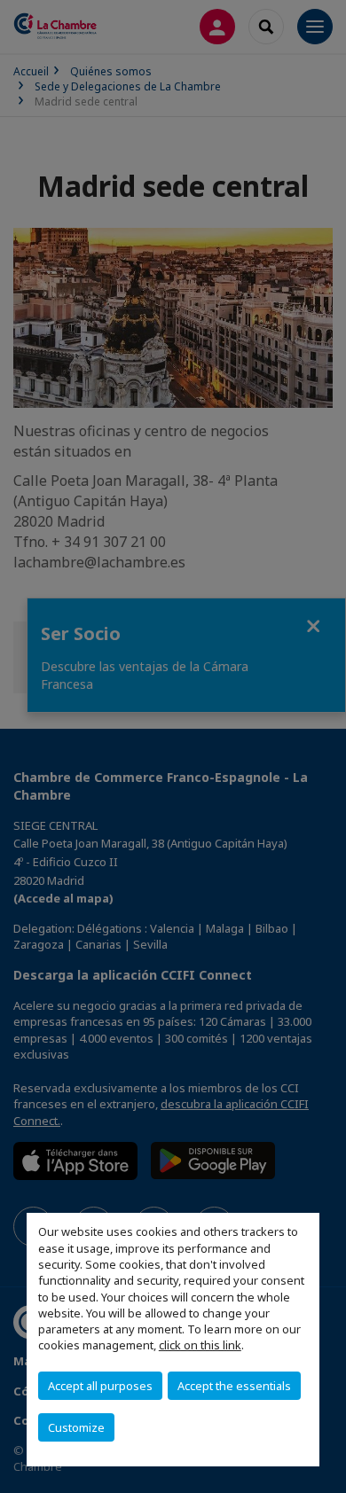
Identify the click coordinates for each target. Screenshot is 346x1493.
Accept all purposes (100, 1386)
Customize (76, 1427)
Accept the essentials (234, 1386)
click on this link (200, 1345)
